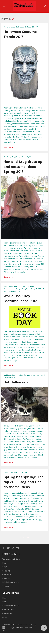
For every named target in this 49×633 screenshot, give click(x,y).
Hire (4, 602)
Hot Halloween (16, 382)
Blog (4, 563)
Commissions (8, 609)
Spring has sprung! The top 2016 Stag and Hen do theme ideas (23, 482)
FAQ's (4, 567)
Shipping (6, 570)
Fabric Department (10, 582)
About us (6, 578)
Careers (5, 586)
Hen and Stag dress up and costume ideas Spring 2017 (23, 166)
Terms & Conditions (11, 559)
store (4, 617)
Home (4, 598)
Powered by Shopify (29, 625)
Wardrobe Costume (15, 625)
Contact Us (7, 574)
